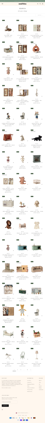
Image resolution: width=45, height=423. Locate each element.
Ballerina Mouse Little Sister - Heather (8, 255)
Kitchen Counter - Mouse (37, 298)
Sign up (5, 405)
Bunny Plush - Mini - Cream (36, 211)
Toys (40, 382)
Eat (39, 384)
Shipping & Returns (30, 384)
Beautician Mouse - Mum (22, 341)
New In (40, 380)
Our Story (29, 380)
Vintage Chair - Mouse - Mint (22, 364)
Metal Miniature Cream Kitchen (8, 212)
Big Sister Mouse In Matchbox (22, 58)
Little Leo (8, 233)
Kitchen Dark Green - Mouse (22, 299)
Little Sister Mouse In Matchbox (22, 36)
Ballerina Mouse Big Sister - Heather (8, 167)
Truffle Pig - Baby (22, 188)
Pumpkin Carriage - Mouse (37, 57)
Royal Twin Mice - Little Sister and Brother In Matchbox (8, 189)
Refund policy (29, 391)
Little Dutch (41, 389)
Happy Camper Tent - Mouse (8, 145)
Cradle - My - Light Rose (22, 233)
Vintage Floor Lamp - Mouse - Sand (37, 364)
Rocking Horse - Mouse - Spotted (22, 212)
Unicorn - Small (22, 145)
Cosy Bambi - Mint (8, 35)
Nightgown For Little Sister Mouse (37, 234)
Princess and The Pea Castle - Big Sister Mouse (22, 277)
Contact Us (29, 382)
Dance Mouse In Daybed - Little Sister (8, 58)
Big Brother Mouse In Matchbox (37, 79)
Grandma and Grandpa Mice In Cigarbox (8, 321)
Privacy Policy (30, 389)
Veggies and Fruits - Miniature (37, 342)
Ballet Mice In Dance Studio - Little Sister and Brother (22, 101)
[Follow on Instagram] (2, 409)
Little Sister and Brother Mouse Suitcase (22, 79)
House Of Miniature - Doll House (8, 299)
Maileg (8, 55)
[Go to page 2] (30, 370)
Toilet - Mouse (22, 123)
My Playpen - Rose (37, 188)
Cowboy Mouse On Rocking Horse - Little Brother (8, 124)
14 (27, 369)
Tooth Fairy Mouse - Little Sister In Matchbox (36, 36)
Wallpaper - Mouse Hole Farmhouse (8, 277)
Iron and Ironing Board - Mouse (8, 364)
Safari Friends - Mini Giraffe (37, 101)
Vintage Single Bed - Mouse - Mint (8, 342)
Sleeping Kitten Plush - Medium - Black (36, 146)
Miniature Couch (37, 276)
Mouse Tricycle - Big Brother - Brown (37, 124)
